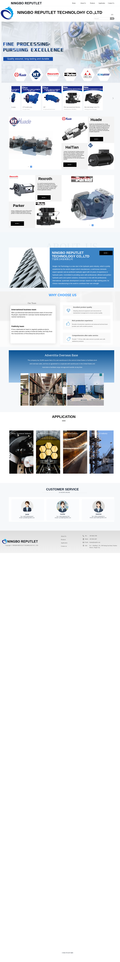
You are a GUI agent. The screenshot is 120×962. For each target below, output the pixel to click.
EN (112, 15)
